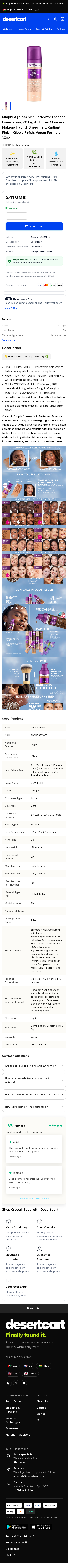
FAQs (11, 1555)
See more (8, 340)
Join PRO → (11, 308)
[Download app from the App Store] (41, 1527)
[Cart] (62, 19)
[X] (16, 1383)
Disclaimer (14, 1549)
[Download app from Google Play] (17, 1527)
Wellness (8, 29)
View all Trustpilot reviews (34, 1198)
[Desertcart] (14, 19)
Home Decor (24, 29)
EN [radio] (30, 9)
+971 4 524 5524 (23, 1490)
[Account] (55, 19)
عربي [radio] (37, 9)
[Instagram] (9, 1383)
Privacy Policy (16, 1542)
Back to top (34, 1308)
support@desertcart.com (29, 1476)
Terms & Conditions (20, 1536)
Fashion (61, 29)
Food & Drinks (44, 29)
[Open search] (48, 19)
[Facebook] (24, 1383)
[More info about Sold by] (48, 237)
